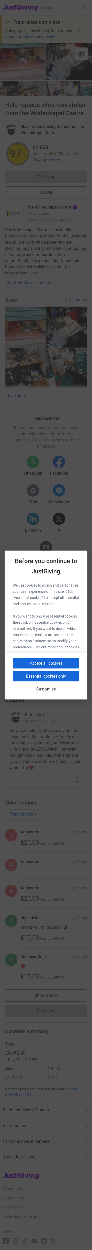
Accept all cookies (46, 663)
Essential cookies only (46, 676)
